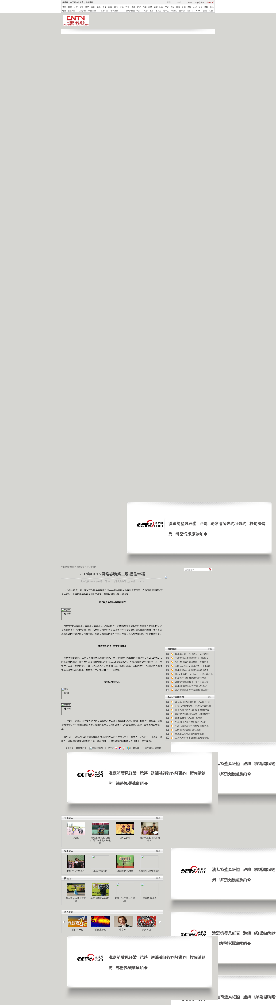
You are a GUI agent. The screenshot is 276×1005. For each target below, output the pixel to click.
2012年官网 (91, 567)
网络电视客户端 (133, 11)
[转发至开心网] (115, 748)
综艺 (87, 7)
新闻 (70, 7)
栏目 (211, 11)
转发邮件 (81, 748)
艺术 (127, 7)
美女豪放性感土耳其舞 (76, 899)
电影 (151, 11)
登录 (190, 2)
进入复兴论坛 (122, 581)
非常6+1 (123, 929)
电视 (64, 11)
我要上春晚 (100, 929)
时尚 (161, 7)
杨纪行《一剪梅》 (76, 870)
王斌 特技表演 (100, 870)
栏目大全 (82, 11)
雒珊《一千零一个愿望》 (125, 899)
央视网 (65, 2)
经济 (76, 7)
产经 (139, 7)
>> (159, 920)
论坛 (195, 7)
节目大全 (92, 11)
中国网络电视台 (77, 2)
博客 (189, 7)
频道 (205, 11)
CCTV (197, 11)
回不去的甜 (125, 837)
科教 (110, 7)
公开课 (182, 11)
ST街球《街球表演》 (149, 870)
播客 (189, 11)
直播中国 (104, 11)
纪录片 (166, 11)
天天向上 (146, 929)
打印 (136, 748)
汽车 (144, 7)
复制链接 (69, 748)
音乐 (104, 7)
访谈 (200, 7)
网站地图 (89, 2)
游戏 (212, 7)
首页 (64, 7)
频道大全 (71, 11)
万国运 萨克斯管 (125, 870)
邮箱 (206, 7)
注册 (197, 2)
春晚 (93, 7)
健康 (156, 7)
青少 (116, 7)
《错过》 (75, 837)
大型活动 (80, 567)
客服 (202, 2)
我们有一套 (77, 929)
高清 (146, 11)
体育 (81, 7)
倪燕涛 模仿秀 (150, 898)
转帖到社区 (97, 748)
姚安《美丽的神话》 (100, 898)
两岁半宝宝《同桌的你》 (150, 839)
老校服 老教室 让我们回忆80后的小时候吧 (100, 840)
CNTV (141, 581)
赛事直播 (114, 11)
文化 (122, 7)
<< (65, 920)
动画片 (174, 11)
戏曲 (99, 7)
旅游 (150, 7)
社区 (178, 7)
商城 (172, 7)
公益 (133, 7)
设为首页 (210, 2)
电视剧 (158, 11)
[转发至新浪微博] (123, 748)
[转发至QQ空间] (128, 748)
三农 (167, 7)
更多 (210, 649)
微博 (184, 7)
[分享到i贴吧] (119, 748)
